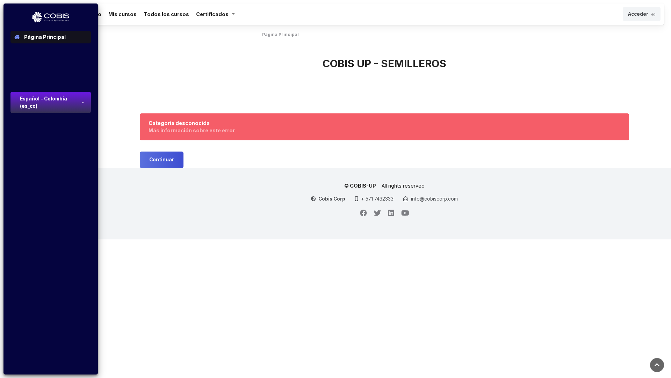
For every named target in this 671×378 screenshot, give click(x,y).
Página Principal (280, 34)
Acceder (638, 14)
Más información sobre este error (192, 130)
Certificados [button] (212, 14)
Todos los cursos (166, 14)
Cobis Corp (331, 199)
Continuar (161, 159)
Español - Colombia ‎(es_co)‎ (43, 102)
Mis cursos (122, 14)
